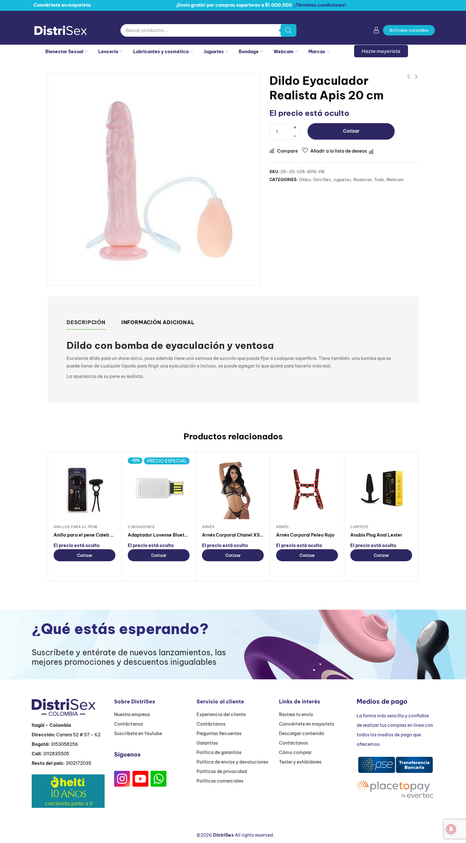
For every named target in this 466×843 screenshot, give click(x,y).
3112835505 (56, 754)
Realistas (362, 179)
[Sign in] (376, 31)
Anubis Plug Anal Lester (376, 535)
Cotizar (351, 131)
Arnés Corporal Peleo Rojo (305, 535)
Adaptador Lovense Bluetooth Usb (166, 535)
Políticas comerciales (220, 781)
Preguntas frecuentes (219, 733)
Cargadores (141, 527)
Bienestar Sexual (64, 51)
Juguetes (214, 51)
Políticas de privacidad (222, 771)
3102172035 (78, 763)
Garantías (207, 743)
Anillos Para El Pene (76, 527)
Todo (379, 179)
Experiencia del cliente (221, 714)
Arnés (208, 527)
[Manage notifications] (451, 829)
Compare (287, 151)
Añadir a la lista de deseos (338, 151)
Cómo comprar (295, 752)
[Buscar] (288, 30)
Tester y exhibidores (300, 762)
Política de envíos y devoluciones (232, 762)
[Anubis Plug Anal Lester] (381, 488)
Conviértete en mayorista (306, 724)
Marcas (316, 51)
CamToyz (359, 527)
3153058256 (64, 744)
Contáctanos (128, 724)
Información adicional (158, 322)
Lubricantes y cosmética (161, 51)
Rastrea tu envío (296, 714)
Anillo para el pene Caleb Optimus (91, 535)
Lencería (108, 51)
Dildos (305, 179)
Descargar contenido (301, 733)
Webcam (284, 51)
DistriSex (322, 179)
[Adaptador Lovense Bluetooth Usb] (159, 488)
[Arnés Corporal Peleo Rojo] (307, 488)
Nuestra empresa (132, 714)
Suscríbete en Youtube (138, 733)
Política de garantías (219, 752)
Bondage (249, 51)
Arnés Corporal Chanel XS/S (233, 535)
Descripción (86, 322)
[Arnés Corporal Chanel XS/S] (233, 488)
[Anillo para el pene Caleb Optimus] (84, 488)
